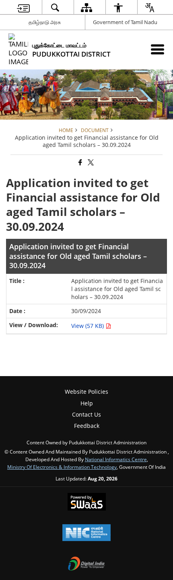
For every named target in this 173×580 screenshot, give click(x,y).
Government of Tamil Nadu (125, 22)
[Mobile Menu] (157, 49)
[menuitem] (23, 7)
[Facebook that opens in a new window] (79, 163)
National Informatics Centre (116, 459)
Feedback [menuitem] (86, 425)
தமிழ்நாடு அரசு (45, 22)
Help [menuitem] (86, 403)
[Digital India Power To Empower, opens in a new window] (86, 564)
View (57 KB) (88, 326)
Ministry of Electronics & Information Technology (62, 467)
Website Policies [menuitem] (86, 391)
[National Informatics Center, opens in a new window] (86, 533)
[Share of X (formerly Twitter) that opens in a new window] (90, 163)
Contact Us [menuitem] (86, 414)
